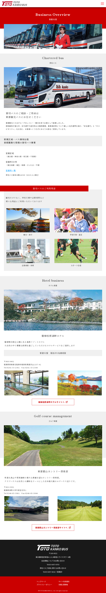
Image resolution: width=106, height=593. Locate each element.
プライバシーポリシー (44, 584)
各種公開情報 (63, 584)
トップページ (41, 581)
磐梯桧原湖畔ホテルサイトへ (51, 402)
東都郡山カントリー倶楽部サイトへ (51, 527)
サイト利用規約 (64, 581)
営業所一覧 (11, 170)
